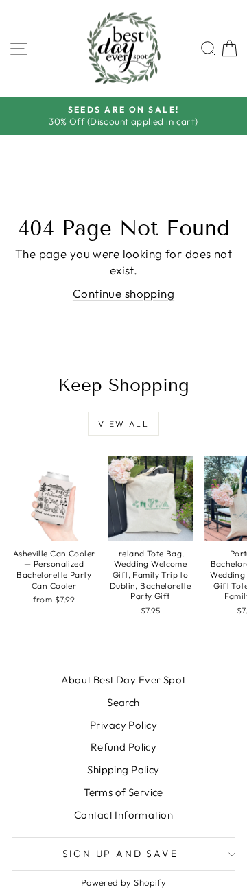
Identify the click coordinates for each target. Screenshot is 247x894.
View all (123, 424)
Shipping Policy (123, 769)
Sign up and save (120, 853)
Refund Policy (124, 746)
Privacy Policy (123, 724)
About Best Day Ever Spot (123, 679)
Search (123, 702)
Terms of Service (123, 792)
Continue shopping (123, 293)
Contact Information (123, 814)
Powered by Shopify (124, 882)
